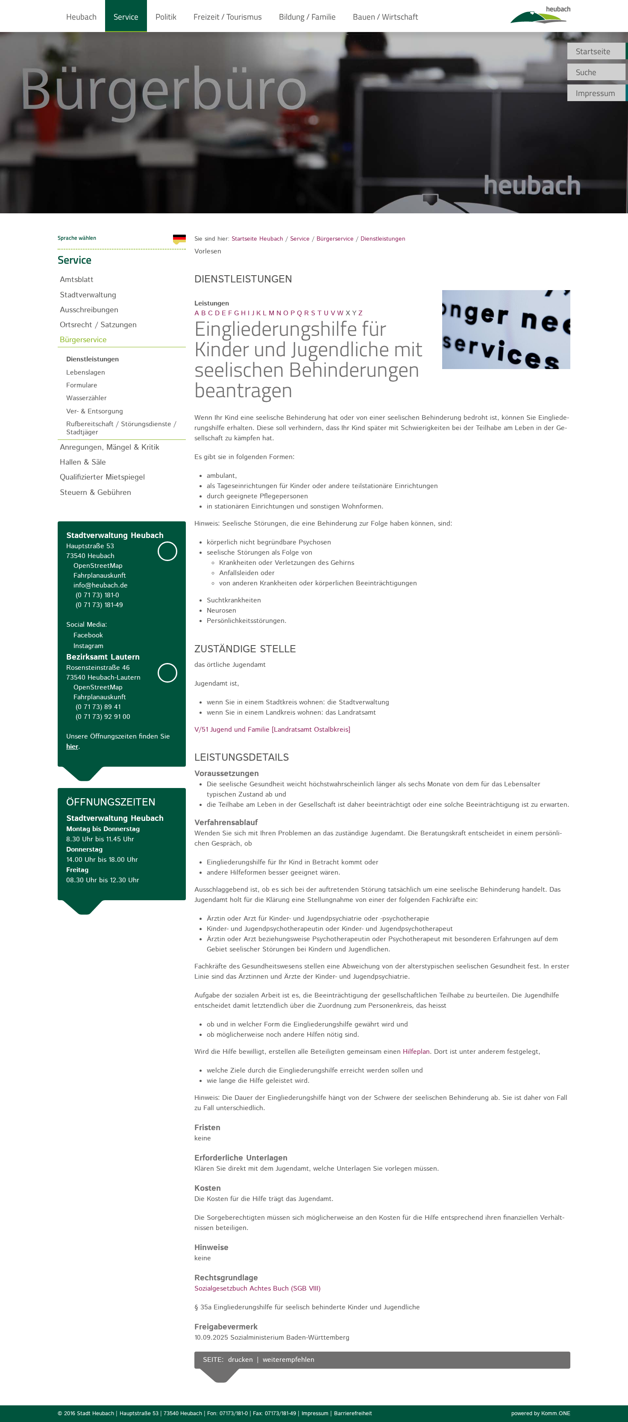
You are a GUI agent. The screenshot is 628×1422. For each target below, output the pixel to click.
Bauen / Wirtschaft (385, 16)
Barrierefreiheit (353, 1414)
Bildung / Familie (307, 16)
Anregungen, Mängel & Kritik (109, 447)
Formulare (81, 385)
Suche (586, 72)
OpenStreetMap (98, 566)
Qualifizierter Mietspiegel (102, 477)
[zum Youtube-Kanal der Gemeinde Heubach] (555, 1361)
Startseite (593, 51)
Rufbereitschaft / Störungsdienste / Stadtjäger (121, 428)
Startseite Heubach (257, 239)
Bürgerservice (335, 239)
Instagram (88, 646)
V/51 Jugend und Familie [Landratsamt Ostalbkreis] (272, 730)
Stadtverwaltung (88, 295)
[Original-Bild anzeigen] (506, 368)
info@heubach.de (100, 585)
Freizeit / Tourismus (228, 16)
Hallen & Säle (83, 462)
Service (126, 16)
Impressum (595, 93)
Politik (166, 16)
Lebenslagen (85, 373)
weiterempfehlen (288, 1360)
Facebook (88, 635)
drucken (240, 1360)
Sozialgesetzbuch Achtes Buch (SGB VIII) (257, 1289)
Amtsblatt (77, 279)
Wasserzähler (86, 398)
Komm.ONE (555, 1414)
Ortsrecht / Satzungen (98, 325)
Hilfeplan (416, 1052)
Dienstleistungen (383, 239)
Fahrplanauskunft (99, 576)
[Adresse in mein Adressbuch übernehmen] (167, 551)
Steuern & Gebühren (95, 492)
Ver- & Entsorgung (94, 411)
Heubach (81, 16)
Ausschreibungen (89, 310)
